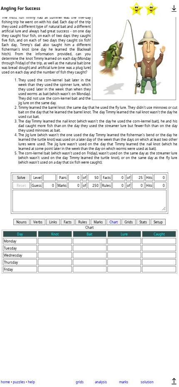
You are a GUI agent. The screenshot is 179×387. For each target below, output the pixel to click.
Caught (159, 234)
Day (20, 234)
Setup (158, 222)
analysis (101, 382)
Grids (128, 222)
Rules (82, 222)
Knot (55, 234)
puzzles (19, 382)
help (31, 382)
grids (80, 382)
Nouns (21, 222)
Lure (124, 234)
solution (147, 382)
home (5, 382)
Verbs (37, 222)
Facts (68, 222)
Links (53, 222)
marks (123, 382)
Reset (21, 185)
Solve (21, 177)
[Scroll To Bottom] (174, 8)
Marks (98, 222)
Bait (89, 234)
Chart (113, 222)
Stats (143, 222)
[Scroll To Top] (174, 381)
